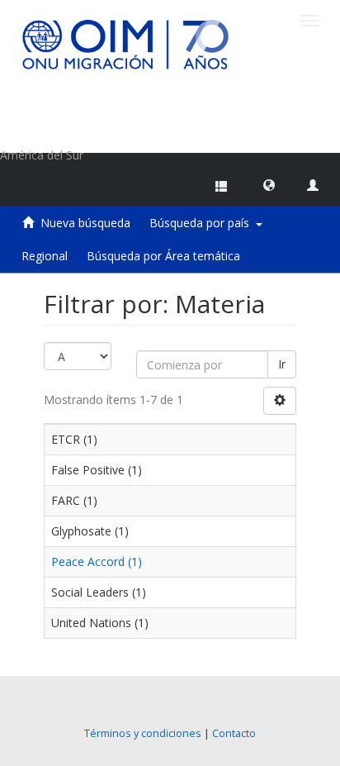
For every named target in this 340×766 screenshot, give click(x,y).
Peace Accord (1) (96, 561)
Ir (282, 364)
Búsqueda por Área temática (163, 256)
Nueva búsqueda (85, 223)
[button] (269, 184)
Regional (44, 256)
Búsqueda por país (202, 223)
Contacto (234, 733)
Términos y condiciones (142, 733)
